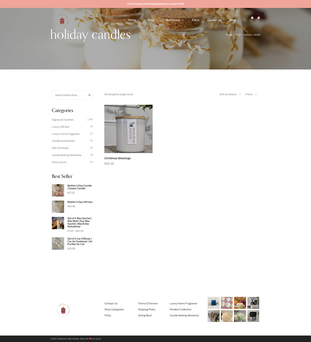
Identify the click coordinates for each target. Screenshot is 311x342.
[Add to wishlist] (132, 151)
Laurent (98, 339)
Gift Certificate (60, 148)
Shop (238, 35)
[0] (251, 20)
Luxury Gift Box (60, 126)
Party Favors (59, 162)
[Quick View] (116, 151)
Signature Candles (62, 119)
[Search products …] (244, 20)
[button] (124, 151)
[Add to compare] (140, 151)
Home (229, 35)
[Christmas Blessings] (128, 129)
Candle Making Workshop (66, 155)
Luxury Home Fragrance (66, 134)
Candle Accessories (63, 140)
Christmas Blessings (117, 158)
